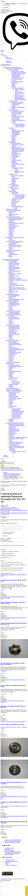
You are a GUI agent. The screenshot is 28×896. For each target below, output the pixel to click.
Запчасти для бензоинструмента (13, 841)
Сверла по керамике (20, 125)
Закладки (8, 61)
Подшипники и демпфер (18, 149)
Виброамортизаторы (14, 303)
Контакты (7, 849)
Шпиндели (14, 82)
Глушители (12, 265)
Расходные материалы (17, 88)
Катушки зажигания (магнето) (16, 349)
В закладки (3, 541)
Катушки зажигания (14, 268)
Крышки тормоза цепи (14, 271)
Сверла (14, 122)
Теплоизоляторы (13, 283)
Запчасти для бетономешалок (13, 210)
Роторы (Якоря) (16, 118)
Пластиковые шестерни (15, 245)
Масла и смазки (13, 397)
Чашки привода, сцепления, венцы (17, 289)
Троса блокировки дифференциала (16, 409)
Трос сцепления (16, 381)
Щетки (13, 84)
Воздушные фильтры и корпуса (17, 425)
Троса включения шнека (18, 411)
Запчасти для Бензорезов (12, 294)
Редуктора (14, 202)
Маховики (11, 274)
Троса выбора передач (17, 412)
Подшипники (15, 104)
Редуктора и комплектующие (16, 438)
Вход (7, 57)
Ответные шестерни (17, 103)
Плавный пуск (15, 76)
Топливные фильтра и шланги (16, 285)
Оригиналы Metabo (19, 197)
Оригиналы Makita (19, 196)
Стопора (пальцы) (13, 377)
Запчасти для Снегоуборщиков (14, 390)
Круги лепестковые (19, 95)
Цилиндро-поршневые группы (16, 287)
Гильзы (14, 146)
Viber (6, 863)
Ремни (13, 179)
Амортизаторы (12, 262)
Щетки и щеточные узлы (18, 164)
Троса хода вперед (16, 416)
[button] (26, 891)
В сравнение (9, 541)
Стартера (11, 282)
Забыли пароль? (4, 467)
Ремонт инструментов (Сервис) (12, 842)
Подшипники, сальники (18, 116)
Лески (13, 452)
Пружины (11, 356)
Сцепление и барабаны (15, 443)
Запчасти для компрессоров (13, 216)
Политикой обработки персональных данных (12, 470)
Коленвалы (12, 222)
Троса (10, 379)
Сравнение (9, 62)
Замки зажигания (13, 331)
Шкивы (14, 180)
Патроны (14, 115)
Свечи (10, 281)
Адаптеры (11, 252)
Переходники (12, 227)
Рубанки (11, 174)
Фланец (14, 106)
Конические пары (16, 75)
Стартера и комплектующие (16, 442)
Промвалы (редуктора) (17, 151)
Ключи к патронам (16, 112)
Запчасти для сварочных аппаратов (15, 237)
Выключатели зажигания (15, 344)
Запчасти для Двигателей (12, 340)
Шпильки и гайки (13, 291)
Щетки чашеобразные (20, 99)
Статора (14, 80)
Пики (16, 173)
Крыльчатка (12, 224)
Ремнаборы (15, 155)
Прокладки (12, 228)
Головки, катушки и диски (18, 451)
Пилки (13, 129)
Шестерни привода (14, 214)
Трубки (11, 232)
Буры (16, 169)
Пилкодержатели (16, 133)
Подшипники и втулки (17, 77)
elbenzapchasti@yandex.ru (11, 861)
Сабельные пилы (13, 184)
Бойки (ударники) (16, 143)
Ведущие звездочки (14, 242)
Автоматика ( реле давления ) (16, 218)
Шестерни (14, 135)
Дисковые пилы (13, 100)
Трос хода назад (16, 383)
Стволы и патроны (16, 160)
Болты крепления (13, 254)
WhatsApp (7, 862)
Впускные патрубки (14, 264)
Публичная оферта (9, 850)
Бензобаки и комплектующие (16, 424)
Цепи (10, 286)
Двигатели (15, 193)
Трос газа (11, 322)
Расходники (12, 450)
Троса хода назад (16, 417)
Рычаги (11, 375)
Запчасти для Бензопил (12, 260)
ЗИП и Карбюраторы (14, 267)
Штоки (14, 138)
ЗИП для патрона (16, 147)
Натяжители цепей (13, 276)
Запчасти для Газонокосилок (13, 314)
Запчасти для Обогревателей (13, 389)
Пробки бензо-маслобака (15, 278)
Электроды (12, 240)
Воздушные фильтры (14, 263)
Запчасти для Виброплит (12, 300)
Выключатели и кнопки (18, 71)
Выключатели (15, 185)
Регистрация (9, 58)
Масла (10, 272)
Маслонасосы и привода (15, 273)
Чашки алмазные (19, 97)
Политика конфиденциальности (13, 851)
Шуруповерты (13, 191)
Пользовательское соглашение (12, 853)
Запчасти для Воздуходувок (13, 310)
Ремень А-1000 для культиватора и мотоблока (12, 724)
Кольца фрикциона (14, 396)
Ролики (11, 402)
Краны (10, 335)
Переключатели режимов (18, 148)
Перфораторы (12, 142)
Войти (2, 466)
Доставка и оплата (9, 848)
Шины (10, 290)
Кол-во (2, 538)
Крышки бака (12, 350)
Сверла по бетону (19, 124)
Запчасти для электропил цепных (14, 241)
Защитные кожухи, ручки (18, 73)
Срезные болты (13, 406)
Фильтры (11, 233)
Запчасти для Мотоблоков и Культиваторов (13, 363)
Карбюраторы (12, 296)
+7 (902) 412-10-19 (9, 860)
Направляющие (16, 131)
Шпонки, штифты (13, 384)
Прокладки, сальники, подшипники (18, 280)
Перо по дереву (16, 117)
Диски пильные (19, 91)
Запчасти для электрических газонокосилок (13, 251)
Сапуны (11, 231)
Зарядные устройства (17, 198)
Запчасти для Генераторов (12, 325)
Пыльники (14, 152)
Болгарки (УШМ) (13, 70)
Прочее (14, 86)
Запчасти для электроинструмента (14, 68)
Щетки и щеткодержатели (18, 107)
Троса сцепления (16, 415)
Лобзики (11, 128)
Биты (16, 207)
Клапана (11, 220)
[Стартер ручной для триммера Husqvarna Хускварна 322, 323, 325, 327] (11, 509)
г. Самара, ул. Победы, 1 (11, 865)
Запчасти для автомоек (12, 209)
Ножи (13, 176)
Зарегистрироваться (14, 467)
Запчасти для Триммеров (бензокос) (15, 423)
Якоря (13, 85)
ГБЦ (10, 345)
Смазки (14, 157)
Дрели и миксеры (13, 109)
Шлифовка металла (19, 98)
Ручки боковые (15, 156)
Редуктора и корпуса (17, 79)
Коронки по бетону (19, 171)
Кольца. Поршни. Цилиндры (16, 223)
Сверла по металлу (19, 126)
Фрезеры (11, 187)
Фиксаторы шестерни (17, 81)
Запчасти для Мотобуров (12, 388)
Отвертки (11, 277)
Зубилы (17, 170)
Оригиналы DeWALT (20, 195)
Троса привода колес (17, 414)
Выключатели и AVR (14, 329)
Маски (10, 238)
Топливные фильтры (14, 313)
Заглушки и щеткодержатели (19, 72)
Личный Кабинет (9, 854)
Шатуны (14, 161)
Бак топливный (13, 341)
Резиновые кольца (16, 153)
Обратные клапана (13, 225)
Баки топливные (13, 301)
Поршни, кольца (13, 353)
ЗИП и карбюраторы (14, 348)
